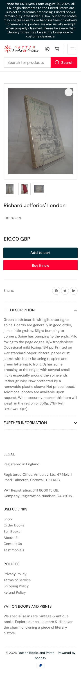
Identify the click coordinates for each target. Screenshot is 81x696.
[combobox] (41, 62)
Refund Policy (15, 592)
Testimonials (14, 550)
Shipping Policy (16, 586)
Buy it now (40, 265)
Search (67, 62)
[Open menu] (72, 49)
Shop (8, 519)
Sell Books (12, 531)
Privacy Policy (15, 574)
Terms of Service (17, 580)
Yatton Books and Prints (36, 653)
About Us (11, 537)
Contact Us (13, 543)
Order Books (14, 525)
